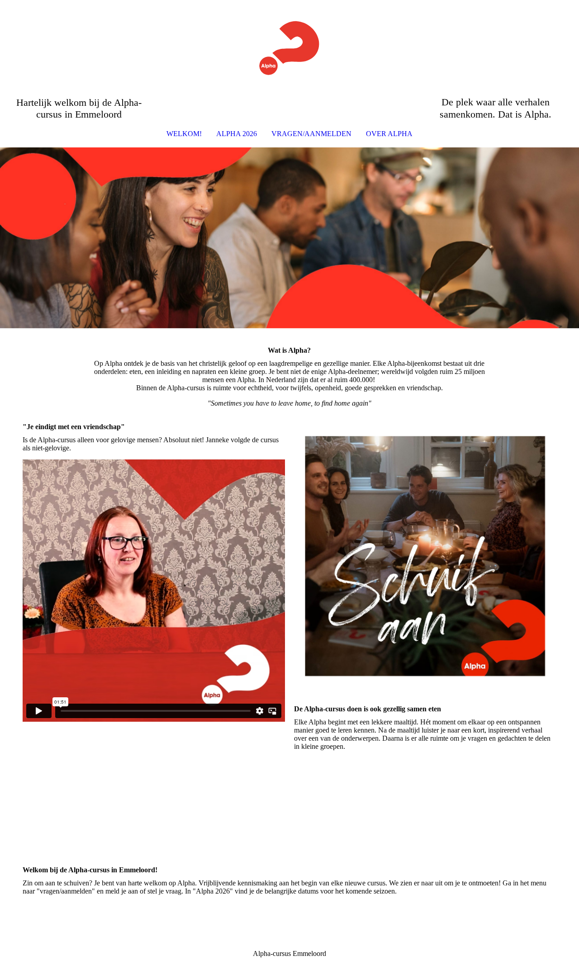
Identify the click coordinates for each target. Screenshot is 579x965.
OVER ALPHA (389, 133)
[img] (289, 48)
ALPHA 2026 (236, 133)
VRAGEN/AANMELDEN (311, 133)
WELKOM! (184, 133)
